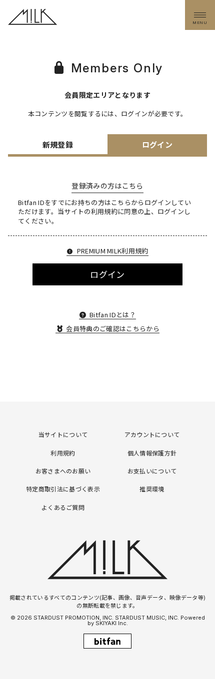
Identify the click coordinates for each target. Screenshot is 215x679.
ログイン (107, 274)
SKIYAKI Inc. (112, 623)
